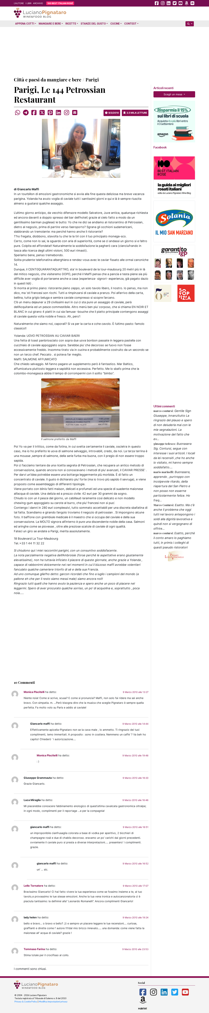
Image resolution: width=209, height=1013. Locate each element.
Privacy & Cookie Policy (26, 1001)
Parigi (92, 80)
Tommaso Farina (34, 949)
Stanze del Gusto (93, 23)
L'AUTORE (19, 3)
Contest (130, 23)
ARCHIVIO (38, 3)
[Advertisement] (104, 51)
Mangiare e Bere (50, 23)
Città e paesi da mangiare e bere (47, 80)
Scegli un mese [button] (173, 94)
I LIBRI (28, 3)
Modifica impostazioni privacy (53, 1001)
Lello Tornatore (33, 885)
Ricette (70, 23)
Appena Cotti (24, 23)
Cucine (115, 23)
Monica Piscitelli (34, 692)
